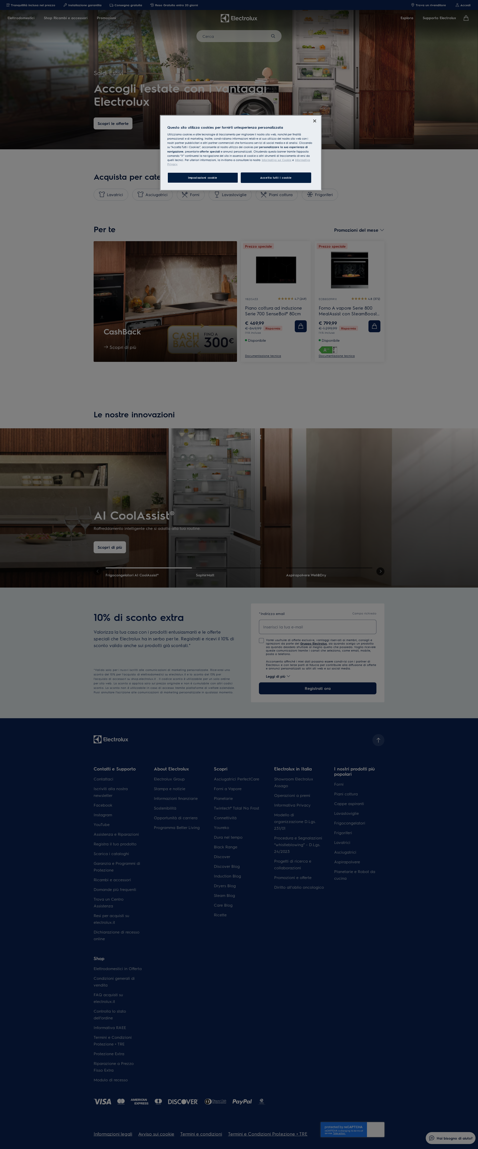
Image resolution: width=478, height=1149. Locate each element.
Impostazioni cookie (202, 177)
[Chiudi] (314, 120)
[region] (241, 153)
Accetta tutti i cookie (276, 177)
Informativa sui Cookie (277, 160)
